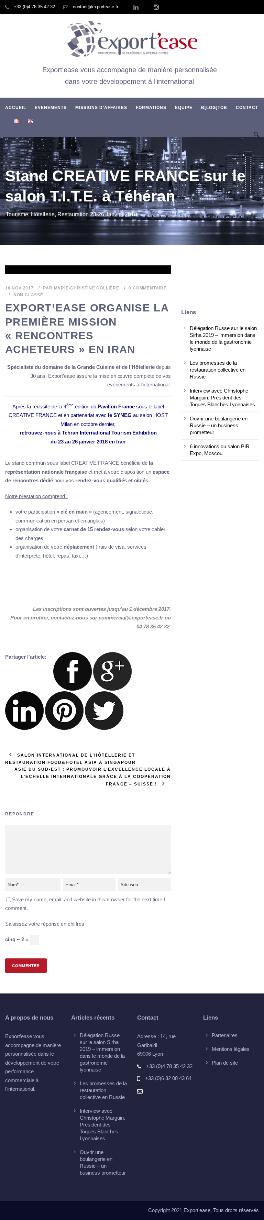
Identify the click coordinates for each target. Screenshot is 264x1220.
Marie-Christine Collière (86, 288)
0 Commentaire (147, 288)
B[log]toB (214, 107)
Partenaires (225, 1035)
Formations (151, 107)
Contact (247, 107)
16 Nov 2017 (19, 288)
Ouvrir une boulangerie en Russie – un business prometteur (219, 425)
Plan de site (225, 1063)
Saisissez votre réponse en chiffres (44, 924)
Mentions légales (231, 1049)
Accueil (15, 107)
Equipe (183, 107)
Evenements (51, 107)
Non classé (28, 295)
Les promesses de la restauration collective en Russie (217, 370)
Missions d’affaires (101, 107)
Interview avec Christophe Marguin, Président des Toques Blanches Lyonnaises (222, 397)
